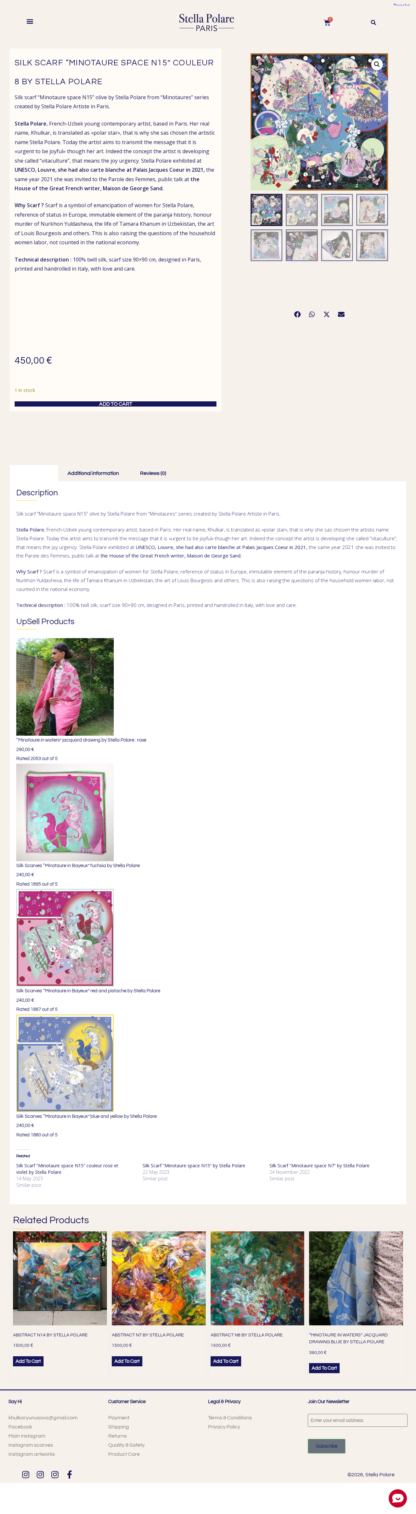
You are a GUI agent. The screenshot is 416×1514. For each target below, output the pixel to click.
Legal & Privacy (224, 1401)
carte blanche (107, 169)
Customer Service (127, 1401)
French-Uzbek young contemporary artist (99, 123)
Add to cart (115, 404)
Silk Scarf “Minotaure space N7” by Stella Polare (319, 1165)
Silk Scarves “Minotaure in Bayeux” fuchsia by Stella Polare (78, 865)
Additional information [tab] (93, 473)
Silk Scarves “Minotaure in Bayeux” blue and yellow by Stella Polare (86, 1116)
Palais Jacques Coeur (159, 169)
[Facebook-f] (69, 1474)
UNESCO (25, 169)
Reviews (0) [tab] (153, 473)
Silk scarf (25, 97)
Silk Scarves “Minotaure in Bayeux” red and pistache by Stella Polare (88, 990)
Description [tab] (33, 473)
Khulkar (40, 132)
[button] (29, 21)
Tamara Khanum (139, 223)
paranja (162, 214)
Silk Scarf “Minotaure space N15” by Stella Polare (194, 1165)
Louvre (46, 169)
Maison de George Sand (131, 188)
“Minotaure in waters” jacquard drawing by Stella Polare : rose (81, 740)
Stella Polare (56, 106)
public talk (170, 179)
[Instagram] (25, 1474)
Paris (102, 106)
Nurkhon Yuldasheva (66, 223)
